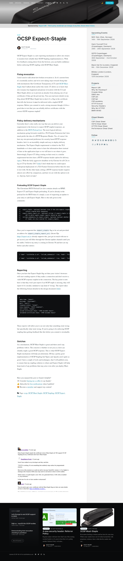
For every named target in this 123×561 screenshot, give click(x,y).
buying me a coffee (34, 381)
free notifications (36, 384)
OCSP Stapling (48, 393)
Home (11, 3)
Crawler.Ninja (97, 92)
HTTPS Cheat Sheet (100, 126)
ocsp (18, 35)
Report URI (96, 87)
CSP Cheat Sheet (98, 121)
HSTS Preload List (35, 130)
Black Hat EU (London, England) (105, 65)
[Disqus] (43, 423)
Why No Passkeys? (99, 90)
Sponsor (48, 3)
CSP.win (95, 97)
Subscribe (109, 3)
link (39, 163)
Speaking (18, 3)
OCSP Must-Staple (35, 393)
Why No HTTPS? (98, 108)
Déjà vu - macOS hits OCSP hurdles (24, 523)
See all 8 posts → (18, 540)
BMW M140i (96, 111)
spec (19, 160)
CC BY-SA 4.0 (18, 554)
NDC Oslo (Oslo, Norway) (102, 37)
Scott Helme (25, 47)
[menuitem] (11, 3)
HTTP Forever (97, 104)
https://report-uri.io (24, 236)
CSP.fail (95, 99)
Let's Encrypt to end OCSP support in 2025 (23, 515)
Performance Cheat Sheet (102, 128)
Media (33, 3)
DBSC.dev (96, 94)
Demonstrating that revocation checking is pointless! (22, 532)
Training (26, 3)
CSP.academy (97, 101)
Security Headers (99, 106)
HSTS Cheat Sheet (99, 124)
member (30, 387)
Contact (40, 3)
